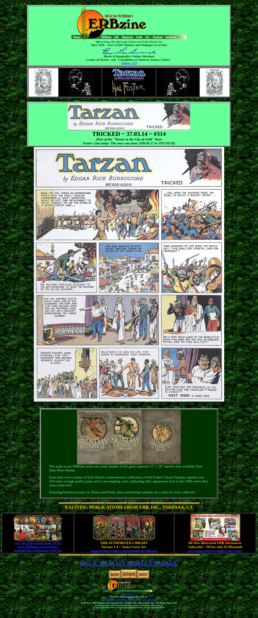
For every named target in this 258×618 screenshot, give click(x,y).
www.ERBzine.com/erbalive (38, 547)
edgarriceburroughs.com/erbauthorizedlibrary (124, 551)
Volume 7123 (129, 63)
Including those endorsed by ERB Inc (38, 550)
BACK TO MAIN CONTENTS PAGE (129, 563)
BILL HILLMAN (129, 593)
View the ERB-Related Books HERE (38, 543)
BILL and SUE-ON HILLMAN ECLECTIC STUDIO (129, 599)
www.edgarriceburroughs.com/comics (215, 551)
